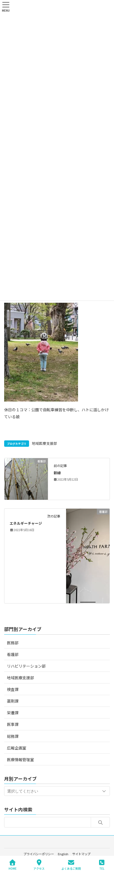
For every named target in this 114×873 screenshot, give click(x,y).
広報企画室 (16, 748)
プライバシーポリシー (39, 854)
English (63, 854)
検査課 (13, 689)
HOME (13, 868)
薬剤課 (13, 701)
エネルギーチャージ (26, 523)
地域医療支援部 (44, 443)
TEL (101, 868)
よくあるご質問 (71, 868)
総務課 (13, 736)
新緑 (57, 472)
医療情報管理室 (20, 759)
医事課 (13, 724)
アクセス (39, 868)
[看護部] (26, 478)
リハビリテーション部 (26, 666)
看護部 (13, 654)
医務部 (13, 642)
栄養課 (13, 712)
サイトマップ (81, 854)
